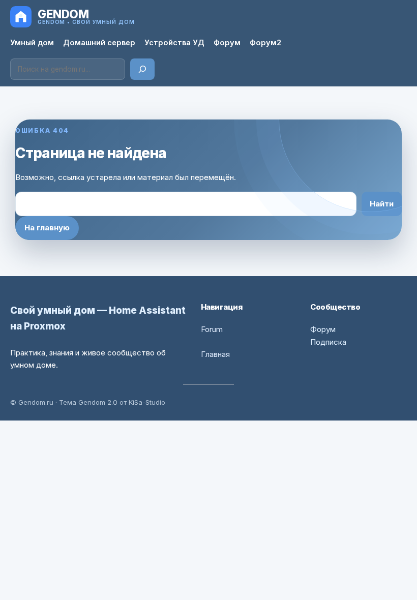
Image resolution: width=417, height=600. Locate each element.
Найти (382, 203)
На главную (47, 227)
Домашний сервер (99, 42)
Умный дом (32, 42)
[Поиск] (142, 69)
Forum (212, 329)
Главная (215, 354)
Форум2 (265, 42)
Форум (227, 42)
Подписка (328, 342)
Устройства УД (174, 42)
